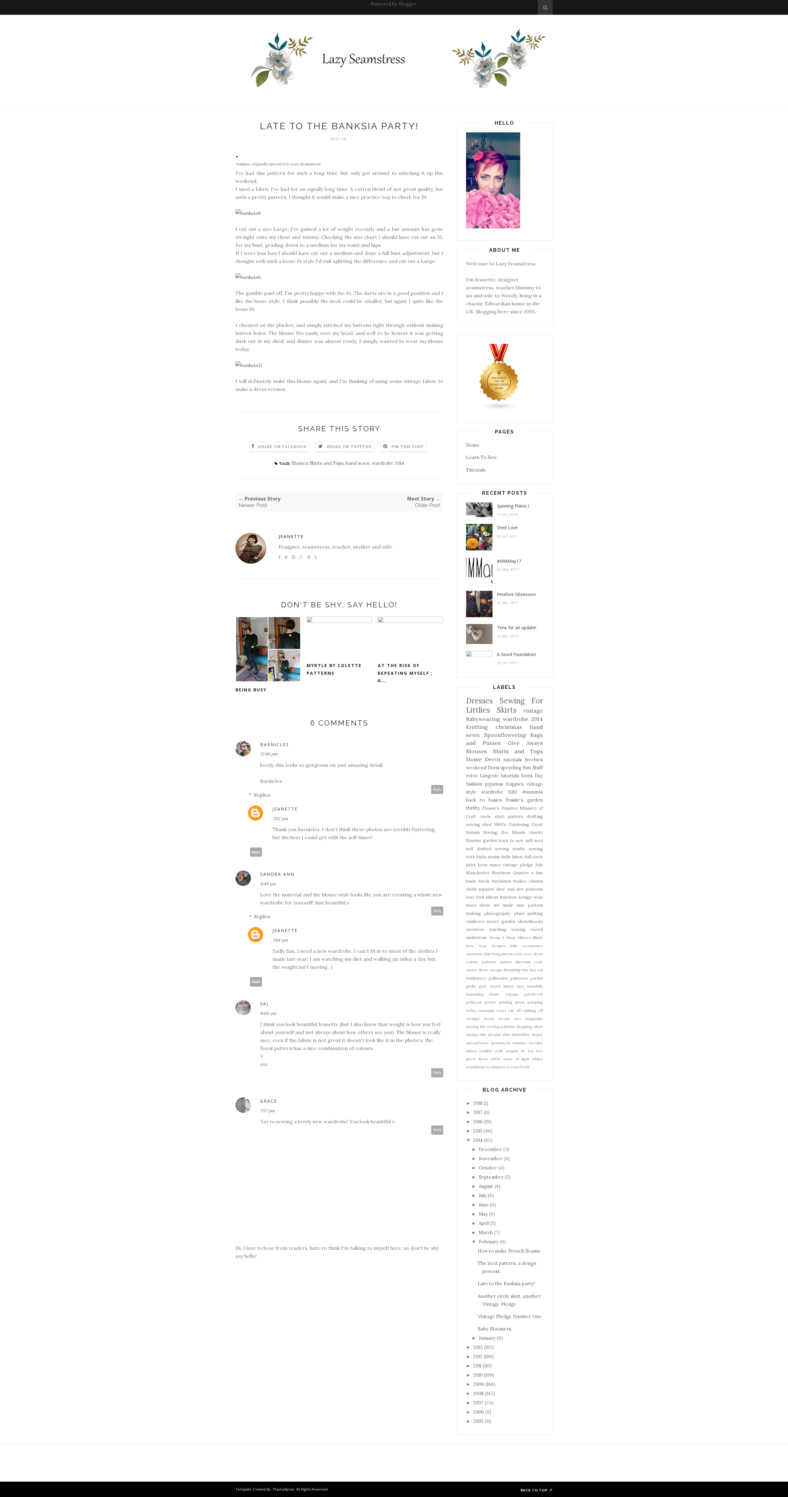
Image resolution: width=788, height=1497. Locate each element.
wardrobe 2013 (499, 792)
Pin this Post (408, 446)
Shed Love (507, 527)
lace (520, 986)
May (483, 1214)
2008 (478, 1393)
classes (536, 881)
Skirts (507, 710)
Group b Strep (502, 937)
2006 (478, 1412)
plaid (519, 913)
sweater (536, 1042)
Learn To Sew (481, 457)
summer (520, 1042)
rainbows (475, 921)
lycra (482, 864)
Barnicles (274, 744)
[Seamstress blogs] (499, 409)
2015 (477, 1131)
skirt (506, 1034)
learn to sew (511, 840)
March (486, 1232)
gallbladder (498, 978)
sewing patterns (501, 1026)
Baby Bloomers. (495, 1329)
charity (536, 832)
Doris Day (532, 776)
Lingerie (489, 776)
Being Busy (251, 690)
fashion (474, 784)
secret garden (501, 921)
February (489, 1242)
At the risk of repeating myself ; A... (405, 672)
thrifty (473, 808)
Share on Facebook (282, 446)
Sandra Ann (277, 874)
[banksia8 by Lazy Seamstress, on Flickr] (248, 213)
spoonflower (477, 1042)
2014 (478, 1140)
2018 (477, 1103)
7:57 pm (267, 1110)
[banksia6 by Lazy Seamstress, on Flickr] (248, 277)
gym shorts (490, 986)
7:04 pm (280, 940)
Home (473, 445)
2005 (478, 1421)
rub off (514, 1010)
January (487, 1338)
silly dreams (490, 1034)
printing (506, 1002)
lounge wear (530, 897)
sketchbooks (530, 921)
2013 (478, 1347)
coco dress (533, 954)
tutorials (510, 776)
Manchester (477, 872)
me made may (509, 905)
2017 (477, 1112)
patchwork (533, 994)
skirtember (521, 1034)
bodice (519, 881)
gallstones (519, 978)
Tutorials (475, 470)
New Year (476, 946)
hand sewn (358, 463)
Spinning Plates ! (513, 506)
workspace (496, 1066)
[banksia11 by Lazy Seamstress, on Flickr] (248, 365)
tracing (518, 929)
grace (268, 1101)
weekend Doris (482, 768)
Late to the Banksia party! (506, 1283)
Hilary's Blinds (530, 937)
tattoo (471, 1050)
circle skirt (492, 816)
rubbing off (533, 1010)
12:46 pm (269, 754)
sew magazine (528, 1018)
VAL (265, 1004)
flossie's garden (524, 800)
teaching (497, 929)
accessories (532, 946)
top (531, 1050)
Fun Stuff (533, 768)
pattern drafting (525, 816)
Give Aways (525, 742)
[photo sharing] (237, 156)
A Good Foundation (516, 654)
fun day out (532, 970)
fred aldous (487, 897)
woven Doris (518, 1066)
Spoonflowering (505, 734)
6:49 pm (268, 884)
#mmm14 (532, 792)
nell (529, 840)
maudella (535, 986)
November (490, 1158)
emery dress (477, 970)
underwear (476, 937)
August (486, 1186)
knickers (508, 897)
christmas (509, 726)
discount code (529, 962)
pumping (535, 1002)
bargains (500, 954)
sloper (537, 1034)
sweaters (475, 929)
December (490, 1149)
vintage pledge (518, 864)
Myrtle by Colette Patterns (334, 669)
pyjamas (494, 784)
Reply (437, 789)
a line (537, 872)
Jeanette (291, 536)
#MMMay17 (509, 561)
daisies (506, 962)
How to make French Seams (509, 1251)
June (484, 1205)
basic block (477, 881)
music (494, 994)
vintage (533, 710)
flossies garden (481, 840)
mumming (475, 994)
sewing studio (510, 848)
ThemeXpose (283, 1489)
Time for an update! (516, 627)
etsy (470, 897)
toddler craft (491, 1050)
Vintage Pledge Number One (510, 1316)
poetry (490, 1002)
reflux (471, 1010)
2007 (478, 1403)
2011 (477, 1366)
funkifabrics (476, 978)
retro (472, 776)
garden (536, 978)
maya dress (478, 905)
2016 (478, 1122)
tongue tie (515, 1050)
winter (537, 1058)
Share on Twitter (349, 446)
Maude (518, 832)
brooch (515, 954)
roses (501, 1010)
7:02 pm (280, 818)
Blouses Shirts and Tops (317, 463)
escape (496, 970)
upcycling (511, 768)
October (488, 1168)
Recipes (498, 946)
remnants (486, 1010)
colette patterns (481, 962)
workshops (475, 1066)
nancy (495, 864)
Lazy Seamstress (306, 164)
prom (520, 1002)
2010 (478, 1375)
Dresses (479, 701)
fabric (517, 856)
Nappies (515, 784)
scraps (504, 1018)
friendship (512, 970)
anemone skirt (478, 954)
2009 (478, 1384)
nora (538, 840)
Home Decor (483, 759)
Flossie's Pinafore (500, 808)
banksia (243, 164)
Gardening (519, 824)
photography (497, 913)
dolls (506, 856)
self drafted (478, 848)
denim (494, 856)
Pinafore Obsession (516, 594)
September (491, 1177)
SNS (513, 946)
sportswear (501, 1042)
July (539, 864)
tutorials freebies (523, 760)
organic (512, 994)
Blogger (407, 4)
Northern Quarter (510, 872)
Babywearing (483, 718)
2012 (477, 1356)
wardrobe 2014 (388, 463)
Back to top (535, 1490)
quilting (535, 913)
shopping (524, 1026)
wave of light (516, 1058)
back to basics (484, 800)
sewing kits (476, 1026)
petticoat (474, 1002)
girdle (471, 986)
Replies (262, 795)
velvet (495, 1058)
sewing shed (479, 824)
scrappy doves (480, 1018)
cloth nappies (480, 889)
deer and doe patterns (519, 889)
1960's (500, 824)
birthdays (501, 881)
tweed (537, 929)
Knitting (477, 726)
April (484, 1223)
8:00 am (268, 1013)
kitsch (509, 986)
